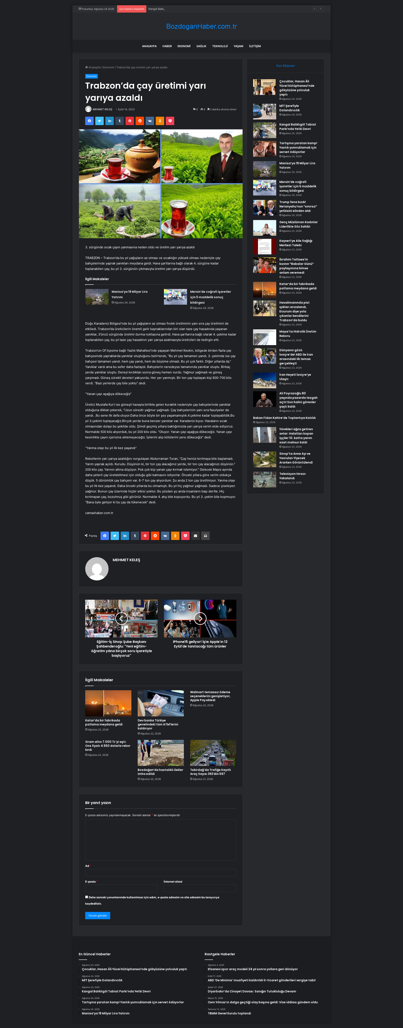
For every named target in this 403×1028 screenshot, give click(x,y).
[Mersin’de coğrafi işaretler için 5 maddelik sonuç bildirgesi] (175, 297)
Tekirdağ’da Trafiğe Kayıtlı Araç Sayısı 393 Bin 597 (210, 772)
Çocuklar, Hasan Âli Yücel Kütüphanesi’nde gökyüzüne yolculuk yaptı (296, 88)
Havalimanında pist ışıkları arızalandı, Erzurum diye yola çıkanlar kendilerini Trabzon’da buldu (294, 311)
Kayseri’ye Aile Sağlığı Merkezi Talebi (295, 243)
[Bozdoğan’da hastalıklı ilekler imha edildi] (161, 753)
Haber (167, 46)
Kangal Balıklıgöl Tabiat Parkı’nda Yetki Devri (176, 8)
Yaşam (238, 46)
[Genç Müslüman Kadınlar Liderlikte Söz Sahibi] (264, 228)
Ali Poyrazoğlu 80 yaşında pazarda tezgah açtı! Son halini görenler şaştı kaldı (298, 400)
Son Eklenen (285, 66)
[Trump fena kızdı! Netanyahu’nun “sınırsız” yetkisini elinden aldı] (264, 208)
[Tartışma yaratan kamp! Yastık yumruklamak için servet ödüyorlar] (264, 149)
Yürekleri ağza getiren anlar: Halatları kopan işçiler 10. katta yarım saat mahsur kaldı (296, 435)
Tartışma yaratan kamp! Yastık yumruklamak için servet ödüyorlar (298, 147)
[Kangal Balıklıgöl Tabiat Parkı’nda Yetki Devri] (264, 130)
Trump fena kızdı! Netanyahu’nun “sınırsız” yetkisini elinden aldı (298, 206)
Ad (88, 865)
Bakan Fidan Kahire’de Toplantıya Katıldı (284, 418)
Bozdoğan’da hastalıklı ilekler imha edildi (160, 772)
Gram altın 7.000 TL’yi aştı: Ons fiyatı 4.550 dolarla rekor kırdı (107, 746)
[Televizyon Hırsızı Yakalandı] (264, 479)
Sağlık (201, 46)
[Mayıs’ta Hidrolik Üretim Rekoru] (264, 337)
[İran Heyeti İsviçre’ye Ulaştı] (264, 380)
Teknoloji (220, 46)
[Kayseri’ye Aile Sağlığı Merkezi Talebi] (264, 246)
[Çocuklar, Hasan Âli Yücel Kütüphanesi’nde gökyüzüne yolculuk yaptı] (264, 87)
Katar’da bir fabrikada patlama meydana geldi (104, 722)
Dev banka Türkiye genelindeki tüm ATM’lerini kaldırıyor (158, 724)
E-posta (91, 881)
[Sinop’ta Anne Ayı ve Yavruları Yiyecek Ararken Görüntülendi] (264, 459)
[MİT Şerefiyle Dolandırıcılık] (264, 111)
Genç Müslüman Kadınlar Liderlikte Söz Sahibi (298, 224)
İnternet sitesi (173, 881)
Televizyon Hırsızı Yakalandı (292, 476)
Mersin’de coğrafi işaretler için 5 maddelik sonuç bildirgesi (210, 297)
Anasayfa (149, 46)
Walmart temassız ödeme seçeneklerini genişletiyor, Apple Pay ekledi (210, 696)
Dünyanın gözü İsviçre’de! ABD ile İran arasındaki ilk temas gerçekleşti (296, 356)
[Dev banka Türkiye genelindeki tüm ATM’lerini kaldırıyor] (161, 703)
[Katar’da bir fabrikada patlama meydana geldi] (108, 703)
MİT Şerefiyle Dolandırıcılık (289, 108)
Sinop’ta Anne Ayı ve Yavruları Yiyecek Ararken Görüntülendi (296, 458)
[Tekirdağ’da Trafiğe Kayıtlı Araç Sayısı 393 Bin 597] (213, 753)
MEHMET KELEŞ (102, 109)
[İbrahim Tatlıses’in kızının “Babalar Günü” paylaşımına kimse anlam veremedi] (264, 265)
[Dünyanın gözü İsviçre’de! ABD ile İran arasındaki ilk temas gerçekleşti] (264, 356)
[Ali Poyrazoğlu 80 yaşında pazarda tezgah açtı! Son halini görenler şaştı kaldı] (264, 399)
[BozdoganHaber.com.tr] (201, 26)
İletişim (255, 46)
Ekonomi (184, 46)
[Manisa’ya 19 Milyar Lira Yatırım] (97, 297)
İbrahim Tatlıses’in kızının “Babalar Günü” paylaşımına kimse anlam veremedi (296, 266)
